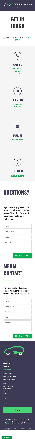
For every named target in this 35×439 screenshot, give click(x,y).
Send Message (22, 255)
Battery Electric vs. (8, 386)
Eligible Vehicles (7, 374)
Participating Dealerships (9, 376)
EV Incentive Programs (9, 379)
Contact (5, 393)
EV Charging (6, 383)
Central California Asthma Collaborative (17, 424)
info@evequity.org (17, 140)
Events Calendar (7, 391)
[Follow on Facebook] (12, 176)
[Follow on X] (15, 176)
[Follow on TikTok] (22, 176)
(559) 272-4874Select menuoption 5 (17, 71)
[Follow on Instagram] (19, 176)
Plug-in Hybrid (7, 388)
